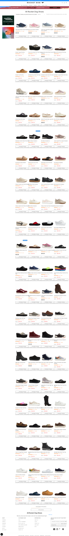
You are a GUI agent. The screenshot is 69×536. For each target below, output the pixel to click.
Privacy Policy (53, 524)
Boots (39, 5)
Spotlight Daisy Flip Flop (20, 318)
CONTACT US (20, 529)
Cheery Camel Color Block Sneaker (22, 205)
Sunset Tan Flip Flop (19, 74)
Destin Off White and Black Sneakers (20, 228)
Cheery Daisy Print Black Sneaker (60, 318)
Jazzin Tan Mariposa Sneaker (60, 29)
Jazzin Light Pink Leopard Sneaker (61, 140)
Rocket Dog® (22, 535)
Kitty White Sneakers (32, 205)
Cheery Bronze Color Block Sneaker (35, 407)
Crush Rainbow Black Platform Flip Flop (61, 273)
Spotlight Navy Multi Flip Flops (34, 74)
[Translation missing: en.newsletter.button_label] (66, 521)
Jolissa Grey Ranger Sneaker (34, 318)
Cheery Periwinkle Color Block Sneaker (60, 363)
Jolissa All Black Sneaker (33, 385)
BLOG (35, 526)
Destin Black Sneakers (32, 140)
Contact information (48, 535)
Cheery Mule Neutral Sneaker (60, 96)
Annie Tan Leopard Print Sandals (34, 96)
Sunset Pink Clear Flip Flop (20, 407)
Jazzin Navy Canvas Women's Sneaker (47, 296)
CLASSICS (4, 526)
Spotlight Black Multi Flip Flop (60, 452)
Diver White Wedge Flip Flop (59, 227)
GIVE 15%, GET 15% (21, 523)
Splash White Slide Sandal (46, 227)
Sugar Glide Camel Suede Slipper (47, 497)
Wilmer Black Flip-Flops (20, 119)
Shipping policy (42, 535)
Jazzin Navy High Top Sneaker (47, 362)
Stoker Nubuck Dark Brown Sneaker (20, 430)
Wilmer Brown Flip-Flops (33, 162)
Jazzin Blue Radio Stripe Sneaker (22, 29)
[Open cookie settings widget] (2, 534)
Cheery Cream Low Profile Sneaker (22, 184)
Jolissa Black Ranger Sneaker (21, 385)
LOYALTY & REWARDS (22, 521)
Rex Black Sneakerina (45, 140)
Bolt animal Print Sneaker (59, 184)
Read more (50, 514)
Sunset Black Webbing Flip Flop (34, 429)
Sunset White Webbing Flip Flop (47, 474)
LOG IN (36, 521)
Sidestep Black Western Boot (47, 407)
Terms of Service (64, 523)
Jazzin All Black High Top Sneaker (48, 339)
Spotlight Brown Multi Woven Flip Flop (34, 453)
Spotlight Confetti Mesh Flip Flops (22, 140)
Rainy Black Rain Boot (45, 452)
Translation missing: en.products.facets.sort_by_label (26, 14)
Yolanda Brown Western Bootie (60, 295)
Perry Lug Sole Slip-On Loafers (47, 184)
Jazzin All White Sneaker (20, 474)
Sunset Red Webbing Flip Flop (34, 227)
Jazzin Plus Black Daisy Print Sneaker (21, 251)
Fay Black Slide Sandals (33, 184)
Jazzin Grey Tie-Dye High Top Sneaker (47, 386)
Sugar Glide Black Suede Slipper (34, 362)
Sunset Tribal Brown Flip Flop (60, 497)
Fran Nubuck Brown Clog (46, 318)
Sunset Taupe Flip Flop (19, 52)
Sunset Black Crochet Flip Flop (60, 250)
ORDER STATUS (21, 526)
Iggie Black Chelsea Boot (20, 362)
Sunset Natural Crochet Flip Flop (34, 250)
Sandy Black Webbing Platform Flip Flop (22, 273)
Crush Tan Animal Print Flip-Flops (35, 52)
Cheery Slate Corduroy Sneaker (34, 272)
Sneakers (30, 5)
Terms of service (37, 535)
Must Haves (25, 5)
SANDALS (3, 521)
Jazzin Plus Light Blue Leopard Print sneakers (47, 30)
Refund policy (27, 535)
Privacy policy (32, 535)
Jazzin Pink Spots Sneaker (33, 29)
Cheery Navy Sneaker (58, 474)
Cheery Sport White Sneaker (59, 407)
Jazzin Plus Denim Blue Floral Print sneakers (48, 53)
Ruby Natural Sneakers (58, 205)
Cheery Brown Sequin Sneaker (60, 429)
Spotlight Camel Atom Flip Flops (47, 74)
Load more (42, 509)
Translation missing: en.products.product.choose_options (22, 36)
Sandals (35, 5)
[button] (26, 5)
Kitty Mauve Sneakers (58, 162)
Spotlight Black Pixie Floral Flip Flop (60, 386)
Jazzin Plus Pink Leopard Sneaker (48, 250)
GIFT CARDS (4, 529)
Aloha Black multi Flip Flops (46, 162)
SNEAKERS (4, 523)
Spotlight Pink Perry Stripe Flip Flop (34, 296)
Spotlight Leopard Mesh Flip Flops (61, 74)
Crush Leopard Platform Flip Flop (22, 339)
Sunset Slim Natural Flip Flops (60, 52)
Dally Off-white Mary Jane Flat (47, 119)
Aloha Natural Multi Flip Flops (34, 119)
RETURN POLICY (21, 528)
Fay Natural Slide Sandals (20, 162)
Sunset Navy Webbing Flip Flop (34, 497)
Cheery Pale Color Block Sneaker (47, 205)
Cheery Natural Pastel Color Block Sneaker (35, 475)
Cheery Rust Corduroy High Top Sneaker (34, 340)
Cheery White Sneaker (19, 497)
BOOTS (3, 528)
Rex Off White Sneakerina (59, 119)
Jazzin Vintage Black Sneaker (21, 452)
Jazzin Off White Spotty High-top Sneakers (22, 97)
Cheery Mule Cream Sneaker (47, 96)
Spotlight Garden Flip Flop (46, 429)
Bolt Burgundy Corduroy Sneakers (22, 295)
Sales (46, 5)
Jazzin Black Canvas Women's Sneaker (60, 340)
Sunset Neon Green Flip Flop (46, 272)
